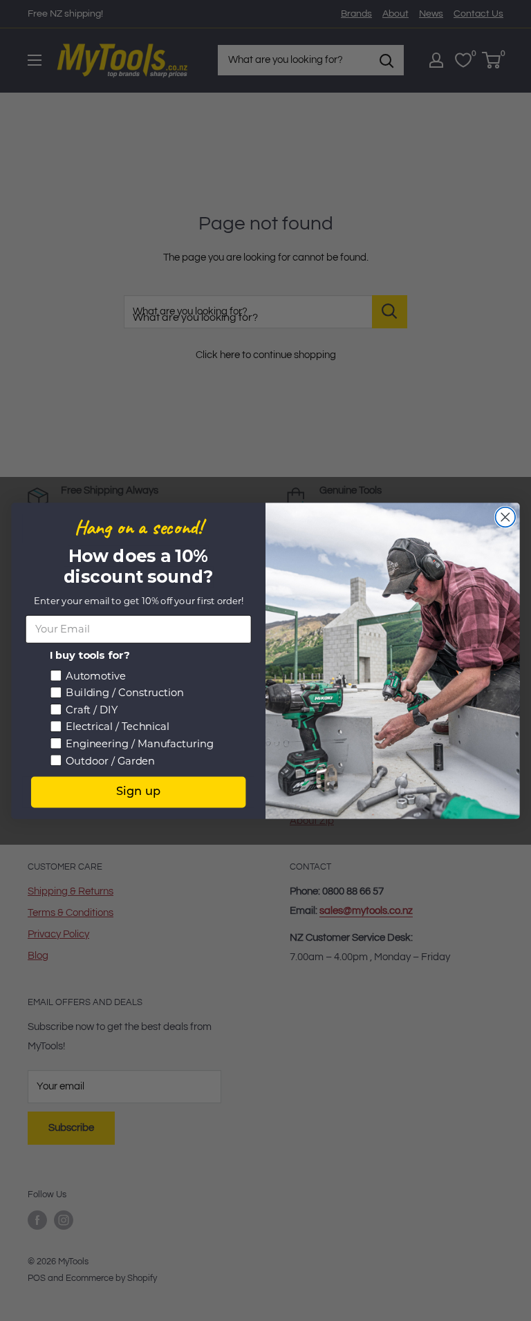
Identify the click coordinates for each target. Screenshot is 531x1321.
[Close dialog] (506, 517)
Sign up (138, 791)
